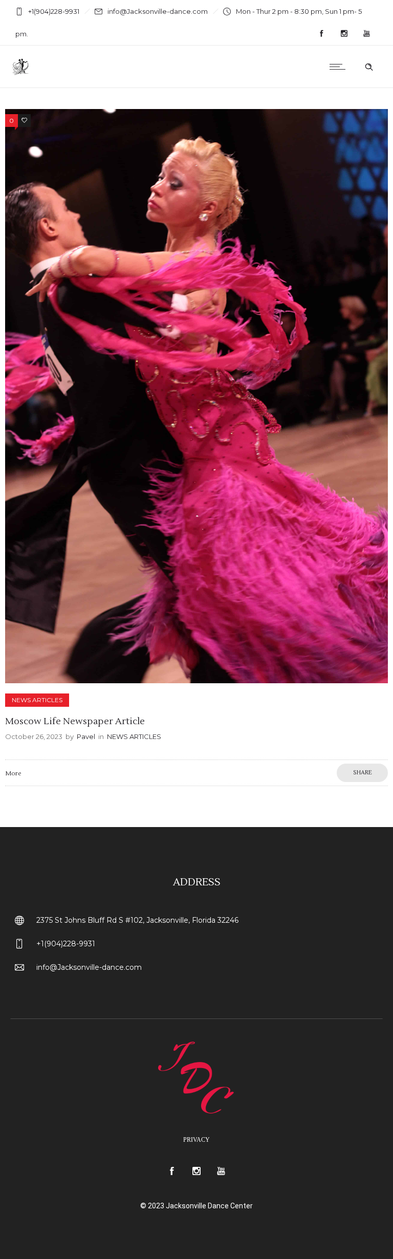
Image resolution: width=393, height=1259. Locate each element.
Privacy (196, 1139)
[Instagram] (344, 34)
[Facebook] (321, 34)
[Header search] (369, 67)
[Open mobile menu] (340, 66)
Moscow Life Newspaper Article (75, 721)
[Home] (21, 74)
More (13, 773)
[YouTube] (366, 34)
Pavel (86, 736)
